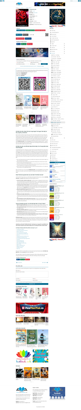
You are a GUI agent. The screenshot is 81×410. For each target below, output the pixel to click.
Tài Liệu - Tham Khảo (56, 89)
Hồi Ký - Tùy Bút (56, 68)
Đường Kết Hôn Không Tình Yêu (22, 237)
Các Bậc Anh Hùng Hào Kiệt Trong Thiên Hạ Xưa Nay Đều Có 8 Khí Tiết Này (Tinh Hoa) (43, 345)
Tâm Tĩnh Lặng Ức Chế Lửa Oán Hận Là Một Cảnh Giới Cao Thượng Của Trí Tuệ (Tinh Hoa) (21, 345)
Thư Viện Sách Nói (55, 149)
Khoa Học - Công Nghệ (57, 58)
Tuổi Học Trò (55, 106)
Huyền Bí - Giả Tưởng (56, 113)
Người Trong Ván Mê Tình (21, 245)
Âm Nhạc (53, 51)
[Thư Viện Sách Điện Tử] (57, 399)
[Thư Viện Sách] (3, 1)
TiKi (19, 43)
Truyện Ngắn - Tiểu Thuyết (40, 30)
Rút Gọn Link (54, 151)
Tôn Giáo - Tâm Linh (56, 56)
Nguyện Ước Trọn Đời (20, 246)
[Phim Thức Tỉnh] (32, 313)
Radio (53, 43)
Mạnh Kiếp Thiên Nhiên (20, 241)
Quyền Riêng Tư (54, 158)
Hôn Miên (18, 239)
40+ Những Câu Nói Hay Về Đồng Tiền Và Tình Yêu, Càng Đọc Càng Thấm (21, 323)
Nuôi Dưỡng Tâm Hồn (57, 101)
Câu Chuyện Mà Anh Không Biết (22, 232)
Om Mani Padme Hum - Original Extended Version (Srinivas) (36, 379)
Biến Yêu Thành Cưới (20, 231)
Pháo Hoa (18, 248)
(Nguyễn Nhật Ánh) (59, 186)
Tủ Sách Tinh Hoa (55, 38)
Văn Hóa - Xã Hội (56, 82)
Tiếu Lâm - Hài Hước (56, 120)
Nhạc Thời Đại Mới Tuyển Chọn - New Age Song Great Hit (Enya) (19, 379)
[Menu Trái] (1, 1)
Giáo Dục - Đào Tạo (56, 87)
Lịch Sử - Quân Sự (56, 65)
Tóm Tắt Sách (54, 36)
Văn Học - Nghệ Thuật (30, 30)
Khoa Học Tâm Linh (55, 141)
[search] (78, 1)
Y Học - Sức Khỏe (56, 63)
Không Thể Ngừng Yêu (20, 240)
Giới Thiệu (53, 30)
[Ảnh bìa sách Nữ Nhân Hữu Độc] (22, 26)
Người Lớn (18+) (56, 125)
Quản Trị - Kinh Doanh (57, 70)
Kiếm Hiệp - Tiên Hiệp (57, 132)
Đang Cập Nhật (55, 136)
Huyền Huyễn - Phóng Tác (57, 134)
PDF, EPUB (35, 12)
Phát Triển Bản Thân (56, 96)
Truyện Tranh (54, 45)
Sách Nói (53, 47)
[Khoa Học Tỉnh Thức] (32, 57)
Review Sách (54, 34)
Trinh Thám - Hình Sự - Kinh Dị (58, 118)
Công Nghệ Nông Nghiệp (56, 147)
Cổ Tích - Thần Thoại (56, 115)
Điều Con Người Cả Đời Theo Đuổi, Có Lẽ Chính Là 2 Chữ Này (43, 323)
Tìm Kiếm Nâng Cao (55, 32)
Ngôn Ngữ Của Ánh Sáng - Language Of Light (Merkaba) (43, 379)
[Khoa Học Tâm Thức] (49, 5)
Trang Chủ (17, 7)
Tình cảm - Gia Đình (56, 103)
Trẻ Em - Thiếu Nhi (56, 105)
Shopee (30, 43)
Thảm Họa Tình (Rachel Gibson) (18, 297)
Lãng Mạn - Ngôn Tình (28, 7)
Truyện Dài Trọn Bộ (56, 129)
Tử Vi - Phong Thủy (56, 108)
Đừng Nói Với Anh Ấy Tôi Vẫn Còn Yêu (23, 236)
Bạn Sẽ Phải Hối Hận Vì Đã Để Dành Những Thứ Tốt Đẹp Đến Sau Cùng (31, 323)
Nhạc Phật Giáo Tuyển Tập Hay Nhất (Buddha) (27, 378)
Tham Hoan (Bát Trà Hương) (25, 297)
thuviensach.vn (21, 401)
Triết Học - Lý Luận (56, 75)
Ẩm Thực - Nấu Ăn (56, 98)
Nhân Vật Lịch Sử (56, 67)
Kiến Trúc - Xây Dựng (56, 60)
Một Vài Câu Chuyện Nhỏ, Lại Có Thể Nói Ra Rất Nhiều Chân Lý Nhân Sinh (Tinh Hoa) (32, 345)
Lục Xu (33, 11)
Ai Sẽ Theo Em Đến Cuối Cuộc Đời (22, 230)
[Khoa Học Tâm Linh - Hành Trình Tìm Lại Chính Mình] (57, 237)
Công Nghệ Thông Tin (57, 91)
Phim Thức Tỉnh (54, 145)
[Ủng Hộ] (57, 26)
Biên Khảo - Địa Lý (56, 110)
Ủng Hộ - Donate (55, 160)
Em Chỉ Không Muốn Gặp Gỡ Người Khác (23, 238)
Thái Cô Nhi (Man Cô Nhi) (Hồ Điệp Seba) (31, 297)
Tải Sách (26, 34)
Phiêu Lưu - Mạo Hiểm (57, 117)
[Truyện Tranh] (40, 362)
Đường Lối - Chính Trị (57, 77)
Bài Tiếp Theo (44, 262)
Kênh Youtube (54, 153)
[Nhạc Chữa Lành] (24, 362)
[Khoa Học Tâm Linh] (57, 24)
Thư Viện (22, 7)
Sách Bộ (53, 41)
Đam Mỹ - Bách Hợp (56, 124)
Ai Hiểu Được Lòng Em (20, 229)
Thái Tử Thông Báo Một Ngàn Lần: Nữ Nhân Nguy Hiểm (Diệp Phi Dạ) (45, 298)
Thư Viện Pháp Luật (56, 79)
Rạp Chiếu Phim (54, 49)
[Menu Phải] (80, 1)
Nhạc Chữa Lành (21, 38)
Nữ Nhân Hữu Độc (20, 247)
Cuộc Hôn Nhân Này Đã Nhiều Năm (22, 233)
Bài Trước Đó (19, 262)
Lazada (24, 43)
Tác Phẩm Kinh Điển (56, 86)
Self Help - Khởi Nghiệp (57, 72)
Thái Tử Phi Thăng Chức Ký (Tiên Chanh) (38, 297)
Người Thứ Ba (19, 244)
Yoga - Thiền (55, 94)
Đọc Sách (19, 34)
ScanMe (31, 34)
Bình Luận (29, 38)
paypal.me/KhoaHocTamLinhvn (41, 401)
